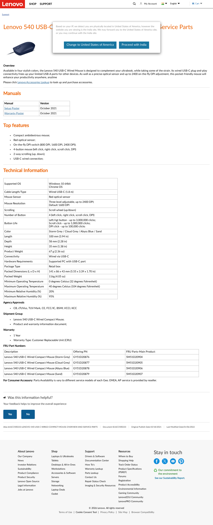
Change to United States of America (90, 44)
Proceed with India (134, 44)
